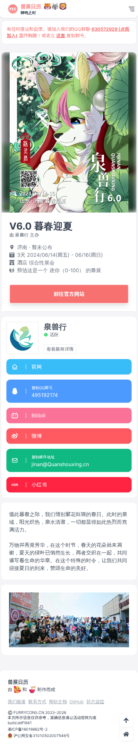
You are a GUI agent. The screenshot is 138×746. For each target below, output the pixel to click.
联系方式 (37, 701)
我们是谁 (17, 701)
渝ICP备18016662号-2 (27, 729)
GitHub (76, 701)
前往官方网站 (69, 294)
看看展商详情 (60, 349)
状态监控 (95, 701)
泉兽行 (55, 326)
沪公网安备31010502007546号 (41, 735)
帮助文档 (58, 701)
